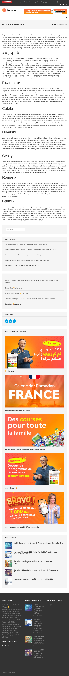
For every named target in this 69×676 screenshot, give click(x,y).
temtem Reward (10, 488)
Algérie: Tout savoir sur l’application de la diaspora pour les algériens (35, 298)
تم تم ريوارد (18, 288)
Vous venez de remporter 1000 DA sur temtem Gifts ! (22, 527)
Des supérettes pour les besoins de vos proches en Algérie (25, 449)
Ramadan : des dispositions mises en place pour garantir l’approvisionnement (27, 255)
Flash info (7, 2)
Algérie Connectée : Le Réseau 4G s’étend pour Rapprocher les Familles (26, 244)
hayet (6, 280)
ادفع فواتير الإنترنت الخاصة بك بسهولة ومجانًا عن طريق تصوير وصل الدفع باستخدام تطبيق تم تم (39, 1)
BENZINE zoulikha (10, 293)
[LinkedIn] (63, 4)
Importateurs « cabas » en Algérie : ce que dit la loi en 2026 (22, 265)
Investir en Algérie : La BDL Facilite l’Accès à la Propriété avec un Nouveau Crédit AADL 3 (31, 249)
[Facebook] (60, 4)
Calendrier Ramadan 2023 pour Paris (17, 410)
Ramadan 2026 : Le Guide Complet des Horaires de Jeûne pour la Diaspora (27, 260)
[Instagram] (66, 4)
